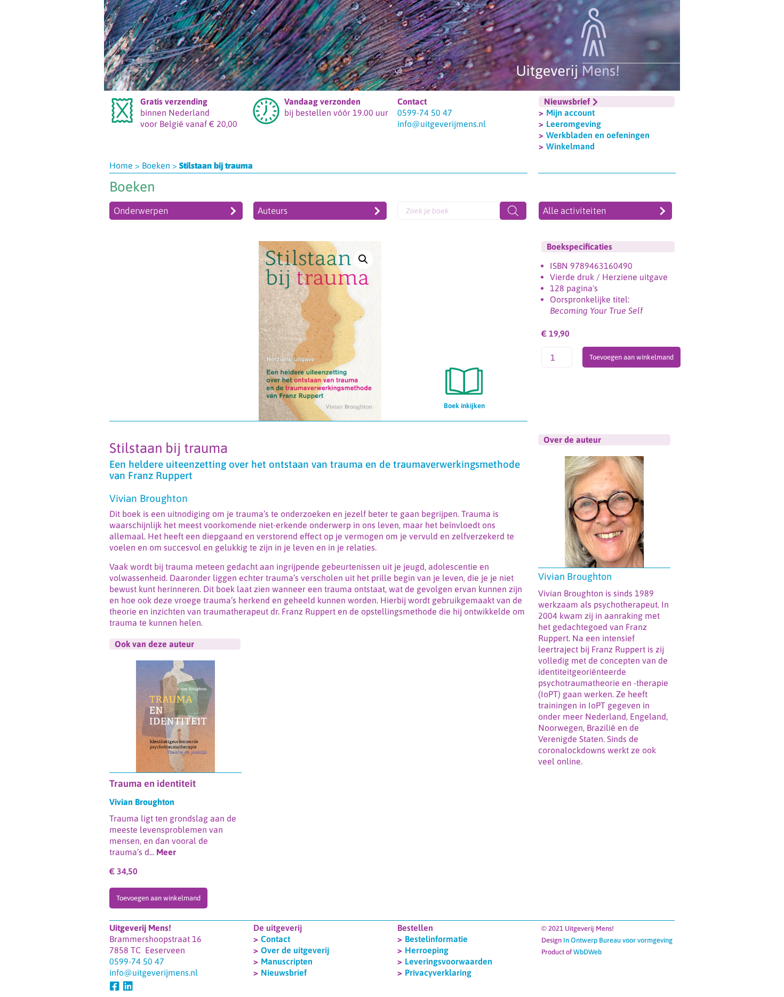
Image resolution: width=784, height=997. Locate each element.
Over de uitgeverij (295, 950)
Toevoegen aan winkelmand (631, 357)
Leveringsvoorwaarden (448, 961)
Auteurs (272, 210)
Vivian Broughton (575, 576)
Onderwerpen (141, 210)
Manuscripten (287, 961)
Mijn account (570, 112)
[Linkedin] (128, 986)
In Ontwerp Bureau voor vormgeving (618, 940)
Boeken (156, 165)
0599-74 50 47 (424, 112)
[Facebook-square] (114, 986)
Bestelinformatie (436, 939)
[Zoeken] (513, 211)
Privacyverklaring (438, 972)
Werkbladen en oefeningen (598, 135)
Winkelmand (570, 146)
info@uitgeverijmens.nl (441, 124)
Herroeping (427, 950)
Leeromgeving (573, 124)
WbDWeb (587, 952)
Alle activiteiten (574, 210)
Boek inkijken (464, 406)
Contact (275, 939)
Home (121, 165)
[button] (363, 259)
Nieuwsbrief (284, 972)
